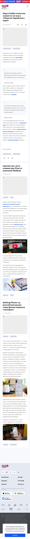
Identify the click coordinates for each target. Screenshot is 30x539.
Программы (5, 477)
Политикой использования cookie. (15, 531)
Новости (4, 484)
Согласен (15, 535)
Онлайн (20, 477)
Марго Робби (16, 48)
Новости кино (7, 48)
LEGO (11, 197)
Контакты (21, 484)
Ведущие (4, 480)
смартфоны (13, 336)
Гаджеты (5, 197)
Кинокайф (21, 480)
